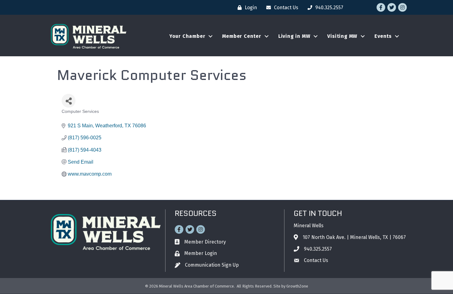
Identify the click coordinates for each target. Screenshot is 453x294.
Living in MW (294, 36)
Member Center (241, 36)
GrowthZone (297, 286)
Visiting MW (342, 36)
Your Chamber (187, 36)
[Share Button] (69, 101)
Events (383, 36)
